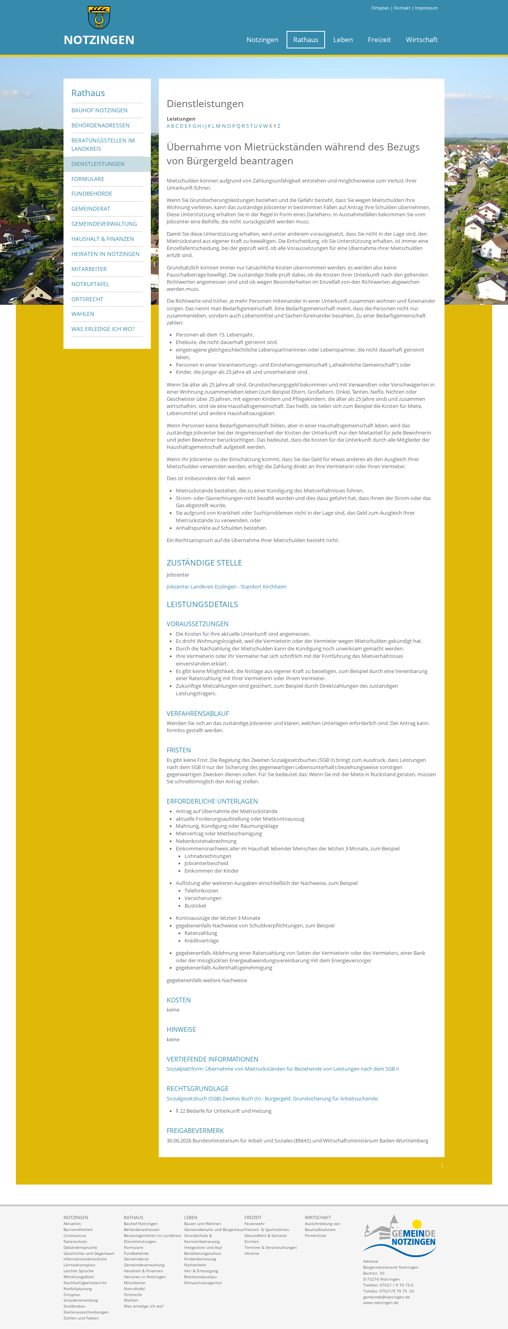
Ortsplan (380, 8)
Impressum (426, 8)
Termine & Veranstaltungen (270, 1247)
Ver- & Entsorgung (201, 1270)
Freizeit (379, 39)
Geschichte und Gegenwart (89, 1253)
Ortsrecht (87, 299)
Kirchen (251, 1241)
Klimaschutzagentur (203, 1282)
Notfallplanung (78, 1288)
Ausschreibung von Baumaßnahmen (322, 1226)
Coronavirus (75, 1235)
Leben (343, 39)
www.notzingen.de (380, 1302)
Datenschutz (75, 1241)
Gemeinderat (90, 208)
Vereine (251, 1253)
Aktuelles (72, 1223)
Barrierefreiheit (78, 1229)
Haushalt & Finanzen (102, 238)
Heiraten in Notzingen (105, 254)
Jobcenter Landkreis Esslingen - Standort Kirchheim (227, 586)
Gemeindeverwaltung (104, 223)
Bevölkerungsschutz (202, 1253)
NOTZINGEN (99, 39)
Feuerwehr (254, 1223)
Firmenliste (315, 1235)
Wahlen (82, 313)
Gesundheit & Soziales (265, 1235)
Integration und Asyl (203, 1247)
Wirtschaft (422, 39)
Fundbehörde (91, 193)
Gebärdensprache (80, 1247)
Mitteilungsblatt (79, 1276)
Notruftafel (90, 284)
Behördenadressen (100, 125)
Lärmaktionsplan (79, 1264)
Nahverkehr (195, 1264)
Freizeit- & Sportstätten (266, 1229)
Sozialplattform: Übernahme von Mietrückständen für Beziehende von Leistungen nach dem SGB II (283, 1069)
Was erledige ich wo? (103, 329)
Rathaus (305, 39)
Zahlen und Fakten (81, 1318)
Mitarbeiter (89, 269)
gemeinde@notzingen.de (386, 1297)
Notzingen (262, 39)
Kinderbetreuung (200, 1259)
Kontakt (402, 8)
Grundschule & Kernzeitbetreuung (201, 1238)
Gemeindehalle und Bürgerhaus (214, 1229)
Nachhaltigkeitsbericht (85, 1282)
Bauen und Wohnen (202, 1223)
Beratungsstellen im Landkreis (103, 144)
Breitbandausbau (200, 1276)
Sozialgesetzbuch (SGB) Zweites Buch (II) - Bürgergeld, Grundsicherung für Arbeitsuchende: (273, 1098)
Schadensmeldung (81, 1300)
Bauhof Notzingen (99, 110)
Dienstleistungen (98, 163)
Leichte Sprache (79, 1270)
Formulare (87, 179)
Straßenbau (74, 1306)
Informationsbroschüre (85, 1259)
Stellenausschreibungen (86, 1312)
